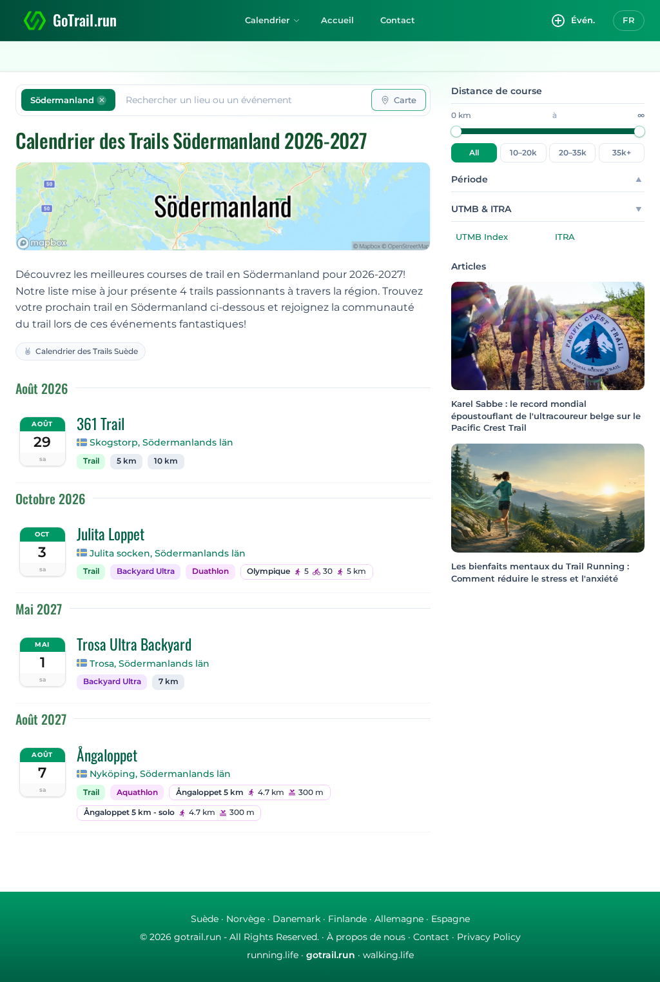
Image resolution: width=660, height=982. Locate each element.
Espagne (450, 919)
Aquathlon (137, 792)
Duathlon (210, 571)
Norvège (245, 919)
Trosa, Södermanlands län (149, 663)
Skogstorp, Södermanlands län (161, 442)
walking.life (388, 955)
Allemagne (398, 919)
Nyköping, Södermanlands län (160, 774)
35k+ (621, 152)
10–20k (523, 152)
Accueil (337, 20)
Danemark (296, 919)
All (474, 152)
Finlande (347, 919)
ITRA (565, 236)
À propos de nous (366, 937)
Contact (397, 20)
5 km (127, 461)
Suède (204, 919)
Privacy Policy (489, 937)
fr (629, 20)
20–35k (573, 152)
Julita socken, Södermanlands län (168, 553)
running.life (272, 955)
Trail (91, 461)
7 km (169, 681)
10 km (166, 461)
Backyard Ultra (146, 571)
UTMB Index (482, 236)
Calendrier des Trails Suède (86, 351)
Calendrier (267, 20)
